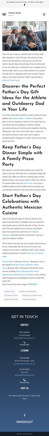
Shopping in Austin (11, 299)
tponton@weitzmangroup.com (24, 375)
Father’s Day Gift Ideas (27, 291)
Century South (15, 13)
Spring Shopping (29, 299)
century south (9, 291)
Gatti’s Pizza (27, 183)
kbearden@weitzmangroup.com (24, 338)
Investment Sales (23, 274)
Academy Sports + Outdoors (22, 118)
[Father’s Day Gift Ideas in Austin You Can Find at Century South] (24, 36)
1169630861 (33, 284)
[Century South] (4, 14)
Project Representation (24, 271)
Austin (4, 80)
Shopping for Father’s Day (32, 295)
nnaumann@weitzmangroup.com (24, 363)
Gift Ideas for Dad (11, 295)
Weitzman (26, 261)
